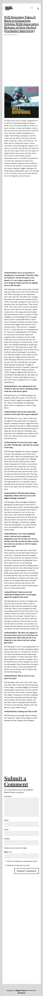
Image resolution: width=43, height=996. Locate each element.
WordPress (21, 993)
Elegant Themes (21, 990)
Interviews (14, 34)
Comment (8, 796)
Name (6, 820)
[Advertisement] (21, 64)
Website (7, 839)
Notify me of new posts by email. (18, 865)
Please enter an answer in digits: (15, 848)
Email (6, 830)
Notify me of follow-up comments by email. (22, 861)
